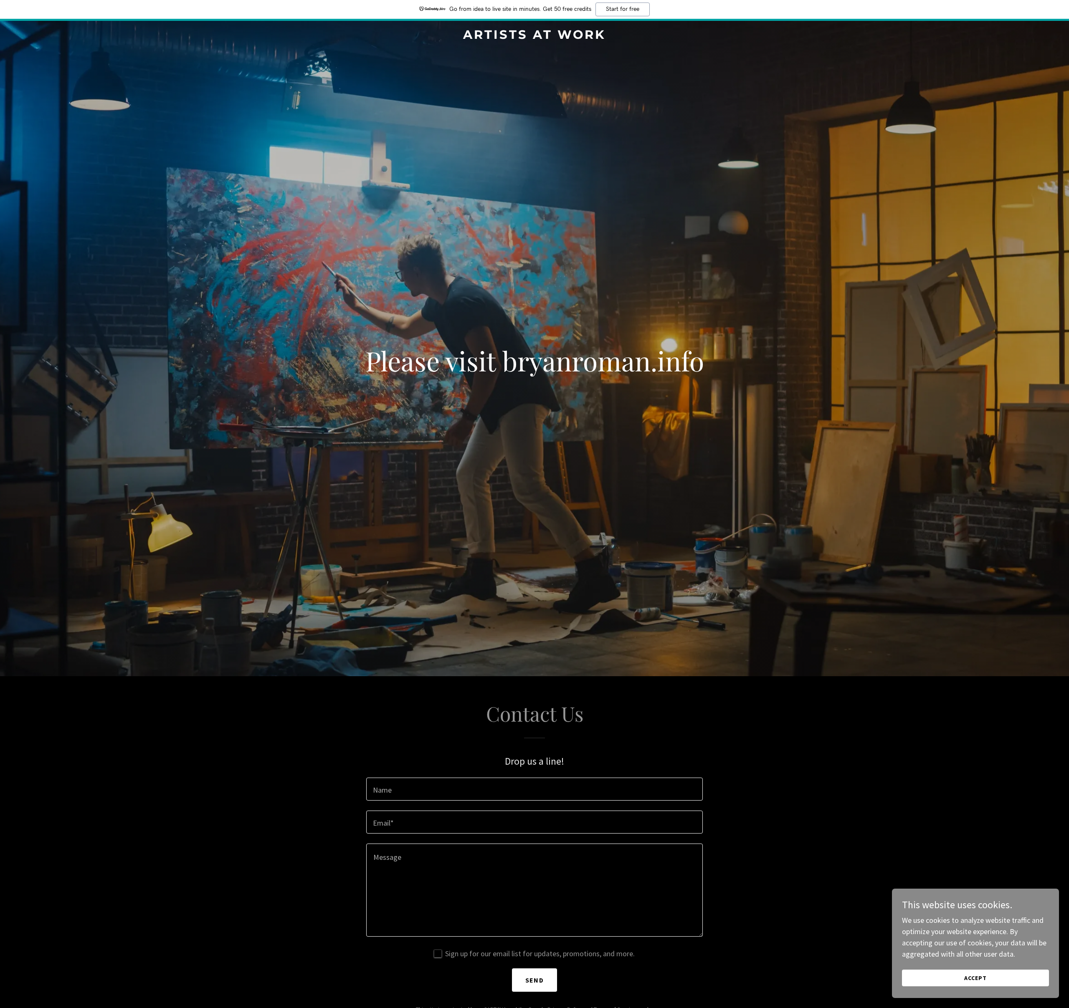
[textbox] (534, 789)
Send (534, 980)
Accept (975, 978)
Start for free (622, 9)
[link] (534, 36)
